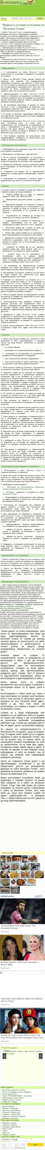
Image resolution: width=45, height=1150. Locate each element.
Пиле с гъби (7, 1129)
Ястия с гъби (23, 1051)
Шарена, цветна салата (12, 1100)
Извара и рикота (9, 1135)
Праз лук (6, 1133)
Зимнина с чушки (9, 1123)
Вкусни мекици (8, 1106)
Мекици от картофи (10, 1108)
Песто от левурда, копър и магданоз (17, 1092)
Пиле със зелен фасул (11, 1110)
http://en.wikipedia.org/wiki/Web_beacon (15, 606)
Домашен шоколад (10, 1118)
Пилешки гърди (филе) (12, 1127)
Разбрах (35, 1144)
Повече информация (20, 1148)
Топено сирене (10, 1051)
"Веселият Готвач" (15, 32)
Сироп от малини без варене (14, 1116)
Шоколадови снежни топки (13, 1098)
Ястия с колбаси (35, 1051)
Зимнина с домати (10, 1125)
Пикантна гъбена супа (11, 1112)
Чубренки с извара (10, 1102)
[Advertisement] (21, 8)
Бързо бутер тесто (10, 1094)
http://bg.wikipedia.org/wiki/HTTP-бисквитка (16, 608)
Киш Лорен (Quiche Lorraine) (14, 1090)
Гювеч (5, 1131)
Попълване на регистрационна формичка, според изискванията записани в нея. (23, 488)
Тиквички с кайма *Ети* (12, 1114)
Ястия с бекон (9, 1054)
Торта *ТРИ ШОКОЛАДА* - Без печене (18, 1096)
